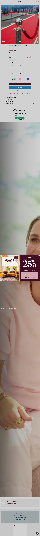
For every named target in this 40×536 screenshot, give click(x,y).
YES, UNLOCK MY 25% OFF (29, 274)
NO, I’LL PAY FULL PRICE (29, 277)
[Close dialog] (38, 255)
